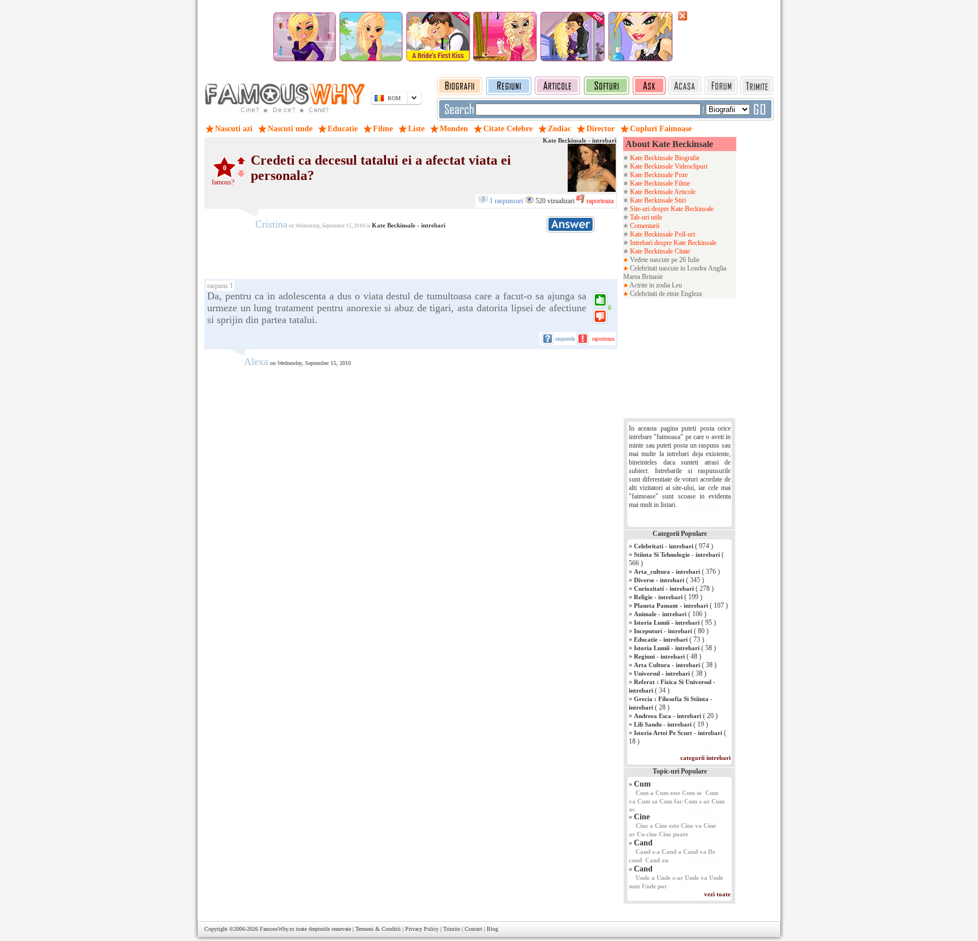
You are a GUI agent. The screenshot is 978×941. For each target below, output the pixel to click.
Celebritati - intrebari (663, 546)
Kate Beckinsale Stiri (657, 200)
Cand (643, 843)
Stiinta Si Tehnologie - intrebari (677, 554)
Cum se (692, 792)
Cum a (645, 792)
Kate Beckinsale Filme (659, 183)
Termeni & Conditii (378, 929)
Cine (642, 817)
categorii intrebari (705, 757)
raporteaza (599, 201)
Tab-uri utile (645, 217)
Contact (473, 929)
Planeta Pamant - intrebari (671, 605)
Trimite (451, 929)
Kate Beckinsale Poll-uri (661, 234)
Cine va (691, 825)
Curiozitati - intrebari (664, 588)
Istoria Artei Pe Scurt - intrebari (678, 732)
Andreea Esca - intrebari (667, 715)
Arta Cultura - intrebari (667, 664)
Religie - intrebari (658, 597)
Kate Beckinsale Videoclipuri (667, 166)
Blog (492, 929)
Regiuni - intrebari (659, 656)
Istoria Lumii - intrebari (667, 622)
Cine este (667, 825)
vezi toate (717, 894)
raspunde (565, 339)
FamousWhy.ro (277, 929)
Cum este (667, 792)
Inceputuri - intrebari (663, 631)
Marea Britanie (643, 277)
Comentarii (643, 226)
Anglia (717, 268)
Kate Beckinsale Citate (659, 251)
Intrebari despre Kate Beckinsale (672, 243)
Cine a (644, 825)
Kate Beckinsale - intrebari (579, 140)
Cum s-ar (697, 801)
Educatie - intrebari (661, 639)
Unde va (696, 877)
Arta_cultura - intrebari (667, 571)
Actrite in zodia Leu (655, 285)
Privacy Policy (422, 929)
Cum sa (647, 801)
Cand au (656, 860)
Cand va (694, 851)
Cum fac (671, 801)
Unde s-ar (670, 877)
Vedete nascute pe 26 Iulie (664, 260)
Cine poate (673, 834)
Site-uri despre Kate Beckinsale (671, 209)
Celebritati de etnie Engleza (665, 294)
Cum (642, 784)
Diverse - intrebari (659, 580)
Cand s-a (648, 851)
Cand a (671, 851)
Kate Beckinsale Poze (658, 175)
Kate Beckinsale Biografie (664, 158)
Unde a (645, 877)
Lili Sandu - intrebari (663, 724)
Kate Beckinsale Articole (662, 192)
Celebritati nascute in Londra (668, 268)
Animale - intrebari (660, 614)
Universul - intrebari (662, 673)
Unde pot (654, 886)
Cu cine (647, 834)
